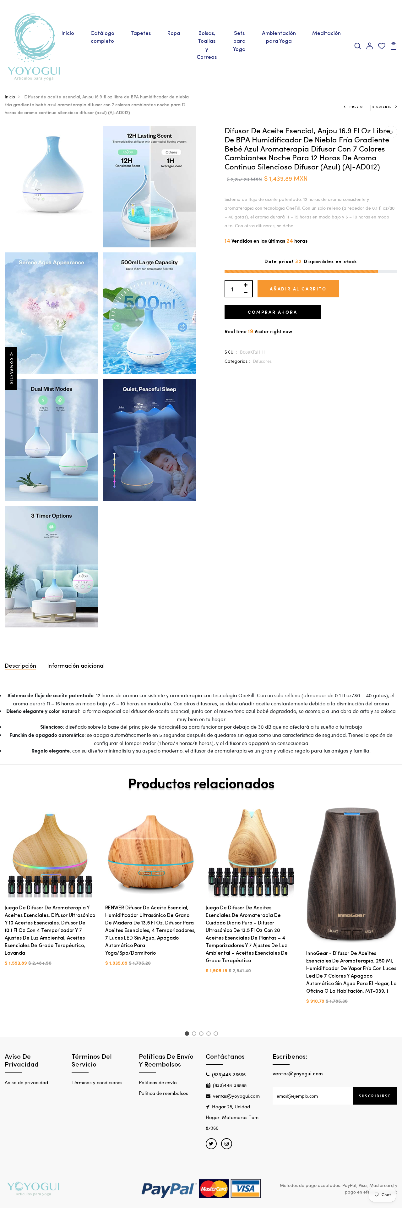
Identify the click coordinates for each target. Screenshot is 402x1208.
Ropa (173, 33)
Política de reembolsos (163, 1093)
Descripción (20, 666)
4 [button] (210, 1034)
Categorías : (237, 361)
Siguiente (382, 107)
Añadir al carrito (298, 288)
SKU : (231, 352)
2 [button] (195, 1034)
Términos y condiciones (97, 1082)
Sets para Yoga (239, 41)
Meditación (326, 33)
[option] (50, 891)
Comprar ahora (272, 312)
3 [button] (202, 1034)
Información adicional (76, 666)
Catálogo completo (102, 37)
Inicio (67, 33)
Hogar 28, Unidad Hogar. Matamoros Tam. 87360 (233, 1117)
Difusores (262, 361)
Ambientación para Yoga (279, 37)
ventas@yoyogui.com (236, 1096)
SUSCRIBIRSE (375, 1096)
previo (356, 107)
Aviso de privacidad (26, 1082)
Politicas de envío (158, 1082)
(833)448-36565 (229, 1074)
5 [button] (217, 1034)
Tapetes (141, 33)
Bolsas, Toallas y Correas (207, 45)
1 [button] (187, 1034)
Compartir (11, 371)
